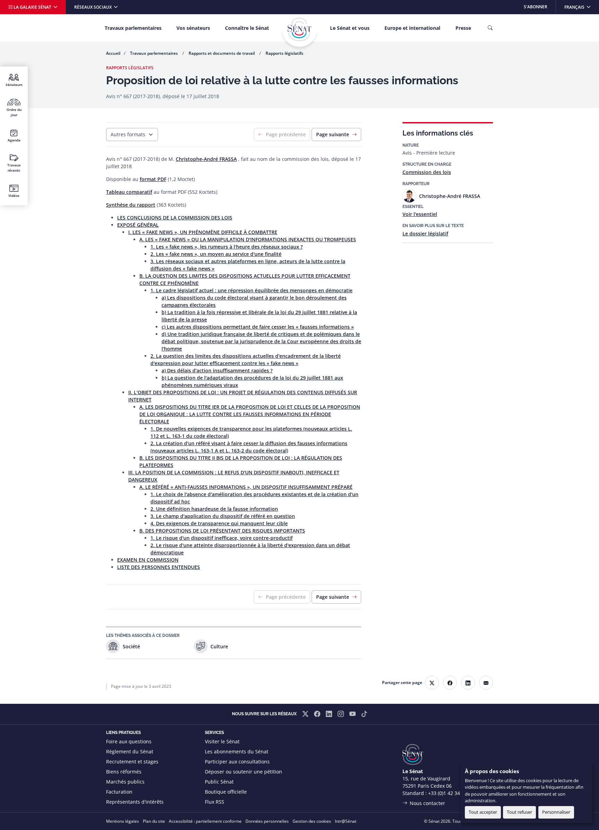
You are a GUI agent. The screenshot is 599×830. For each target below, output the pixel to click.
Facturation (119, 791)
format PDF (153, 179)
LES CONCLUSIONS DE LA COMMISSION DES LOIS (174, 217)
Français (581, 6)
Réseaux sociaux (93, 7)
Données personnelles (267, 821)
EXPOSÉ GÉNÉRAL (138, 225)
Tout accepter (483, 812)
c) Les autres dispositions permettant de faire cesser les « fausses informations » (258, 326)
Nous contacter (427, 803)
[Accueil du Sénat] (299, 29)
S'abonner (535, 7)
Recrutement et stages (132, 761)
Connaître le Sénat (247, 28)
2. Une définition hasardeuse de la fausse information (214, 508)
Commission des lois (426, 172)
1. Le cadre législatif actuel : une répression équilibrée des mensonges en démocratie (251, 290)
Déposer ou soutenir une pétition (243, 771)
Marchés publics (125, 781)
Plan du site (154, 821)
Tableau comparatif (129, 192)
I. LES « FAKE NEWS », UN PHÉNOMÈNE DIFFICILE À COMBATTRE (202, 232)
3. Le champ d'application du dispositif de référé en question (222, 516)
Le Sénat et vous (350, 28)
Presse (463, 28)
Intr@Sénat (345, 821)
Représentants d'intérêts (135, 801)
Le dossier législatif (425, 233)
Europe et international (412, 28)
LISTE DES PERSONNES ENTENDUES (158, 567)
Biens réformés (123, 771)
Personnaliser (556, 812)
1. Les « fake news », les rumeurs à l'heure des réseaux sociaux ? (226, 246)
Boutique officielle (226, 791)
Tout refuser (519, 812)
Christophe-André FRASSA (206, 159)
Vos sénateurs (193, 28)
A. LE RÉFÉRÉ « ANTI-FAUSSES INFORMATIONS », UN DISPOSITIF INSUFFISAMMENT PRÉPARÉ (246, 487)
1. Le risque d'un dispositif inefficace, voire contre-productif (221, 538)
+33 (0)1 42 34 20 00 (451, 793)
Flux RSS (214, 801)
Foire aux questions (128, 741)
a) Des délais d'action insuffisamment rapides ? (217, 370)
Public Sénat (219, 781)
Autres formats (128, 134)
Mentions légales (122, 821)
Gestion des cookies (312, 821)
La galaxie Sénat (32, 7)
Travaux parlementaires (133, 28)
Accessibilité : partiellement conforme (205, 821)
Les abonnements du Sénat (236, 751)
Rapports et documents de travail (222, 53)
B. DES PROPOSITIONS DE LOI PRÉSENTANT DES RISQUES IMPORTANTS (222, 530)
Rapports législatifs (284, 53)
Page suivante (332, 134)
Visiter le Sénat (222, 741)
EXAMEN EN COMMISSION (148, 559)
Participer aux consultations (237, 761)
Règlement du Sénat (129, 751)
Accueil (113, 53)
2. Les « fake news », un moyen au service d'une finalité (215, 254)
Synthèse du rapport (130, 204)
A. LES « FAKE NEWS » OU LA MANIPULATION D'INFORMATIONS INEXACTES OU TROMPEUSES (247, 239)
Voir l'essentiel (419, 214)
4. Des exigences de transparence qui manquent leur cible (219, 523)
